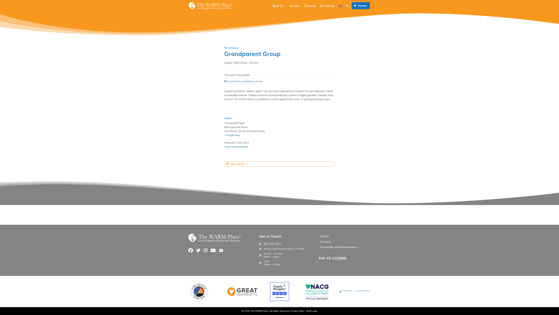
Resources (310, 5)
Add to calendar (237, 164)
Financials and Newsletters (338, 247)
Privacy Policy (298, 311)
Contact (325, 241)
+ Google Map (232, 135)
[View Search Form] (347, 5)
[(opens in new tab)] (354, 290)
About (324, 236)
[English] (341, 6)
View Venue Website (236, 146)
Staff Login (311, 311)
